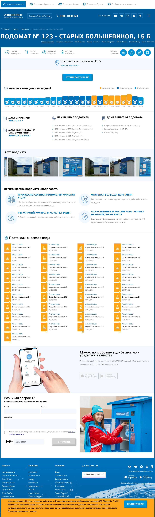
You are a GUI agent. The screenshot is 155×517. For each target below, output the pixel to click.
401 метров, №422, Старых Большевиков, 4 (74, 126)
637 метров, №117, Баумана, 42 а (69, 136)
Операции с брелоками (44, 4)
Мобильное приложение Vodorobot (140, 471)
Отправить (64, 442)
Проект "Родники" (61, 493)
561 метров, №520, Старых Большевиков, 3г (74, 129)
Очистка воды (60, 486)
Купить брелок (80, 42)
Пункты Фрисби (121, 42)
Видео (57, 472)
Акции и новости (34, 476)
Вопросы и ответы (61, 479)
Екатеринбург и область (39, 16)
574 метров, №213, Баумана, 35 (69, 133)
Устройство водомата (62, 483)
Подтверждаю (135, 504)
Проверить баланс (71, 4)
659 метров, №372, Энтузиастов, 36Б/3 (72, 140)
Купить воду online (77, 77)
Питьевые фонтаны (61, 497)
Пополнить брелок (95, 4)
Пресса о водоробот (35, 497)
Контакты (31, 490)
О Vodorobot (32, 472)
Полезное (59, 466)
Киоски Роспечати (148, 42)
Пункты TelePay (134, 42)
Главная (6, 29)
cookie (41, 505)
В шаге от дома (33, 493)
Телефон (44, 407)
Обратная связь (33, 486)
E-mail (6, 407)
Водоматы (25, 29)
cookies (25, 501)
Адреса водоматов (15, 4)
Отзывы (31, 479)
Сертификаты (33, 483)
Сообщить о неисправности (124, 4)
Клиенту (15, 29)
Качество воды (60, 490)
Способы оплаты (61, 476)
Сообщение (8, 417)
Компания (33, 466)
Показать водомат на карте (70, 65)
